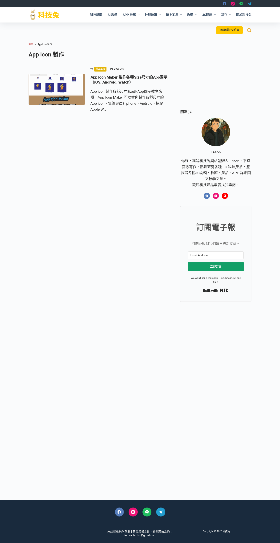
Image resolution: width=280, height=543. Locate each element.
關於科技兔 (243, 15)
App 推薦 (129, 15)
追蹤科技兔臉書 (229, 30)
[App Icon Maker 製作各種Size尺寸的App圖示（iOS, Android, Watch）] (57, 89)
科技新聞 (96, 15)
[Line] (241, 4)
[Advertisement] (215, 76)
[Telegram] (249, 4)
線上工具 (172, 15)
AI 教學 (112, 15)
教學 (190, 15)
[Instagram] (233, 4)
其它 (224, 15)
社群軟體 (151, 15)
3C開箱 (207, 15)
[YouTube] (225, 196)
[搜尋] (249, 30)
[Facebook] (224, 4)
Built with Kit (215, 290)
